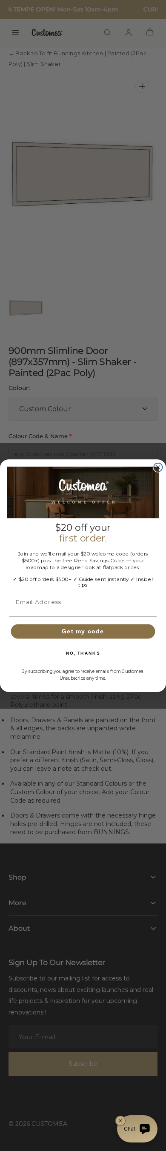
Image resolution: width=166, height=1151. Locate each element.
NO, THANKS (83, 652)
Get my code (83, 631)
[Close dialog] (158, 467)
